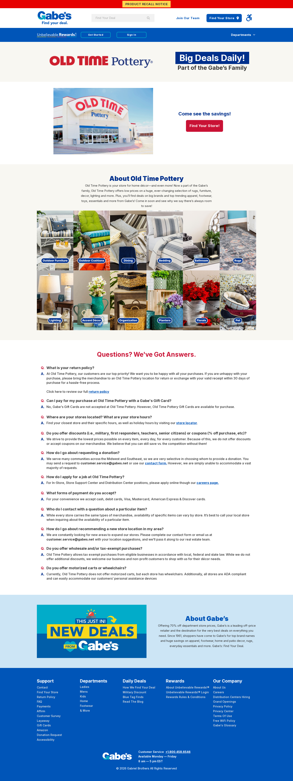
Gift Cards (44, 725)
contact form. (156, 463)
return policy (99, 392)
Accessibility (45, 739)
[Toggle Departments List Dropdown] (254, 34)
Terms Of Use (222, 716)
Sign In (131, 34)
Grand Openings (224, 701)
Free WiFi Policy (224, 720)
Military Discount (134, 692)
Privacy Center (223, 711)
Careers (218, 692)
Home (84, 701)
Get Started (95, 34)
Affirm (41, 711)
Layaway (43, 720)
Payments (44, 706)
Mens (84, 691)
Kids (83, 696)
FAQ (39, 701)
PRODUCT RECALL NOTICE (146, 4)
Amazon (42, 730)
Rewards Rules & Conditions (185, 697)
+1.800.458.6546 (178, 751)
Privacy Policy (222, 706)
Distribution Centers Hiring (231, 697)
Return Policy (46, 697)
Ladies (84, 686)
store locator (186, 423)
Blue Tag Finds (133, 697)
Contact (42, 687)
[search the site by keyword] (148, 18)
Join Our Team (188, 18)
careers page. (208, 483)
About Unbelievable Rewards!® (187, 687)
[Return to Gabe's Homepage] (55, 18)
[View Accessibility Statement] (249, 18)
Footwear (86, 705)
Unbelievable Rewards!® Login (187, 692)
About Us (219, 687)
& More (85, 710)
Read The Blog (133, 701)
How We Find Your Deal (139, 687)
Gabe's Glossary (224, 725)
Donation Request (49, 735)
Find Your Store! (204, 126)
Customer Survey (49, 716)
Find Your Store (222, 18)
